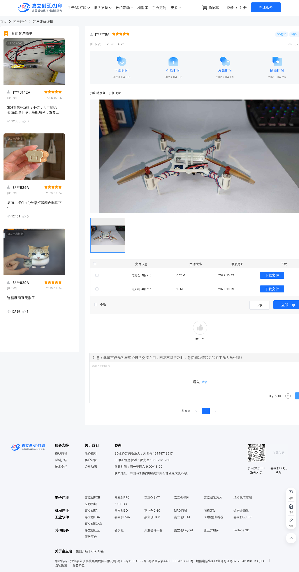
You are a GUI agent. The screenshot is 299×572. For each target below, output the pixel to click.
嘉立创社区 (92, 530)
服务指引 (91, 453)
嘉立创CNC (152, 510)
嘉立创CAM (152, 517)
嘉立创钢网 (181, 497)
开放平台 (91, 536)
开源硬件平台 (153, 530)
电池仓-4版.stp (141, 275)
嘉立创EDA (92, 517)
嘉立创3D (121, 510)
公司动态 (91, 466)
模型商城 (61, 453)
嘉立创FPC (122, 497)
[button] (79, 7)
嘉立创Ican (122, 517)
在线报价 (266, 7)
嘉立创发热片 (213, 497)
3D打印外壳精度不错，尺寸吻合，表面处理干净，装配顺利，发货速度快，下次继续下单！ (34, 109)
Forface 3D (241, 530)
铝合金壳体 (241, 510)
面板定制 (210, 510)
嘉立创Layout (183, 530)
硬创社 (119, 530)
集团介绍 (82, 551)
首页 (4, 21)
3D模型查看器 (213, 517)
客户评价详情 (42, 21)
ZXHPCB (120, 504)
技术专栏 (61, 466)
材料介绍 (61, 460)
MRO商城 (180, 510)
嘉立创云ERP (243, 517)
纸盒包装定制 (243, 497)
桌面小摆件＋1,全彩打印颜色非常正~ (34, 204)
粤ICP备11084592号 (131, 561)
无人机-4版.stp (141, 289)
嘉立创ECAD (93, 523)
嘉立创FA (91, 510)
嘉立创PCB (92, 497)
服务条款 (78, 565)
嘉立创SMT (152, 497)
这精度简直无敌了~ (22, 298)
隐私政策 (61, 565)
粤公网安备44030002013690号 (171, 561)
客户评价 (20, 21)
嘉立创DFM (182, 517)
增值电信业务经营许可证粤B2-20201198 (224, 561)
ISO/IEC (259, 561)
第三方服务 (211, 530)
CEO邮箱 (97, 551)
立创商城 (91, 504)
